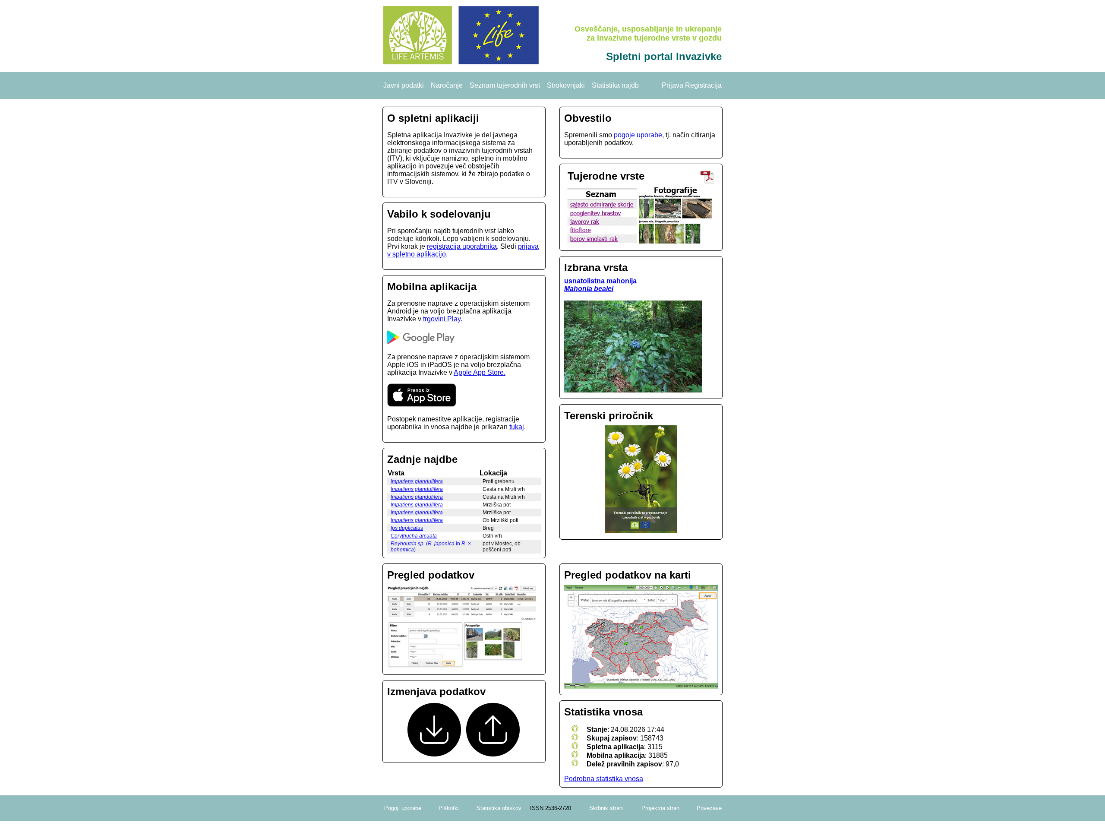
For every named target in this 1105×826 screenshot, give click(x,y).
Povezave (709, 808)
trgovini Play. (442, 319)
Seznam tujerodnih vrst (505, 85)
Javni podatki (403, 85)
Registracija (703, 85)
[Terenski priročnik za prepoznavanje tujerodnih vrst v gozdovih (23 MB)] (641, 480)
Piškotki (449, 808)
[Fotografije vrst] (675, 241)
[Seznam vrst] (600, 241)
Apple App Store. (479, 372)
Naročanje (447, 85)
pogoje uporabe (638, 135)
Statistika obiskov (499, 808)
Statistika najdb (615, 85)
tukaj (516, 426)
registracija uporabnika (462, 246)
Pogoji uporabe (402, 808)
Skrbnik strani (606, 808)
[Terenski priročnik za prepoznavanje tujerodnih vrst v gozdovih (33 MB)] (707, 181)
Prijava (672, 85)
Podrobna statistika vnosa (603, 778)
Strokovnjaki (566, 85)
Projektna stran (660, 808)
